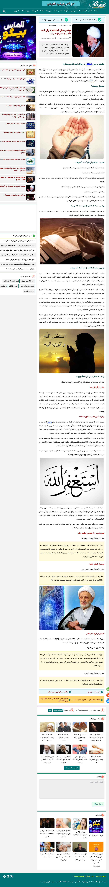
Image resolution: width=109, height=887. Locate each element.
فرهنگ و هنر (82, 10)
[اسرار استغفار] (71, 608)
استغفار (89, 64)
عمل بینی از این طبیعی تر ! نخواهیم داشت (80, 834)
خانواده (66, 10)
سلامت (41, 10)
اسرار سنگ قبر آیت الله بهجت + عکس (47, 758)
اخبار (90, 10)
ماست (49, 422)
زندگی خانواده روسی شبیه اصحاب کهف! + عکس (47, 833)
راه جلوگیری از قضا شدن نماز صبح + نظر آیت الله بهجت (96, 737)
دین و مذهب (25, 10)
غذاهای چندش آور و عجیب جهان (58, 692)
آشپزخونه (34, 10)
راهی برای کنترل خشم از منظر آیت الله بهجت (80, 759)
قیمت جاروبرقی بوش (27, 286)
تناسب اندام (58, 10)
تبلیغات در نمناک (78, 876)
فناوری (16, 10)
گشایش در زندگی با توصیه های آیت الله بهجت (63, 759)
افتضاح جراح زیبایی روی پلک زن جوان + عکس (63, 833)
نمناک (95, 10)
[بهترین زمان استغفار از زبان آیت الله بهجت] (71, 241)
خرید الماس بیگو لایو (93, 692)
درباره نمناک (90, 876)
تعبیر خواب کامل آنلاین (11, 281)
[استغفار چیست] (71, 481)
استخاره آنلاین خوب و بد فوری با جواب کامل (86, 700)
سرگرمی (73, 10)
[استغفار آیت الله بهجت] (71, 137)
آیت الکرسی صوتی (27, 281)
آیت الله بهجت (58, 710)
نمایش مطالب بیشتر (72, 768)
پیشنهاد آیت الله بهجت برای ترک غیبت (63, 737)
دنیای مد (49, 10)
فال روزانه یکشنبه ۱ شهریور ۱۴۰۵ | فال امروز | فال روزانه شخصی (96, 858)
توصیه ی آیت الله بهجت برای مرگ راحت (80, 737)
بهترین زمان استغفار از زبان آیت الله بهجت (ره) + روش (56, 32)
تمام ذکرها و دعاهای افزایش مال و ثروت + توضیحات (18, 241)
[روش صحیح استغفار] (71, 351)
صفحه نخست (101, 876)
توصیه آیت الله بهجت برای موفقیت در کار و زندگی (47, 737)
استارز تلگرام (13, 286)
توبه (50, 710)
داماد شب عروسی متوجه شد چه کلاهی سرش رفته (63, 857)
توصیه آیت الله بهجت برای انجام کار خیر (96, 759)
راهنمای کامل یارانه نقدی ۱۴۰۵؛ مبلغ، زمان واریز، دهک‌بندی (54, 700)
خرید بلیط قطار (29, 291)
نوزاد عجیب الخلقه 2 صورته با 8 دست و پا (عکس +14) (80, 857)
